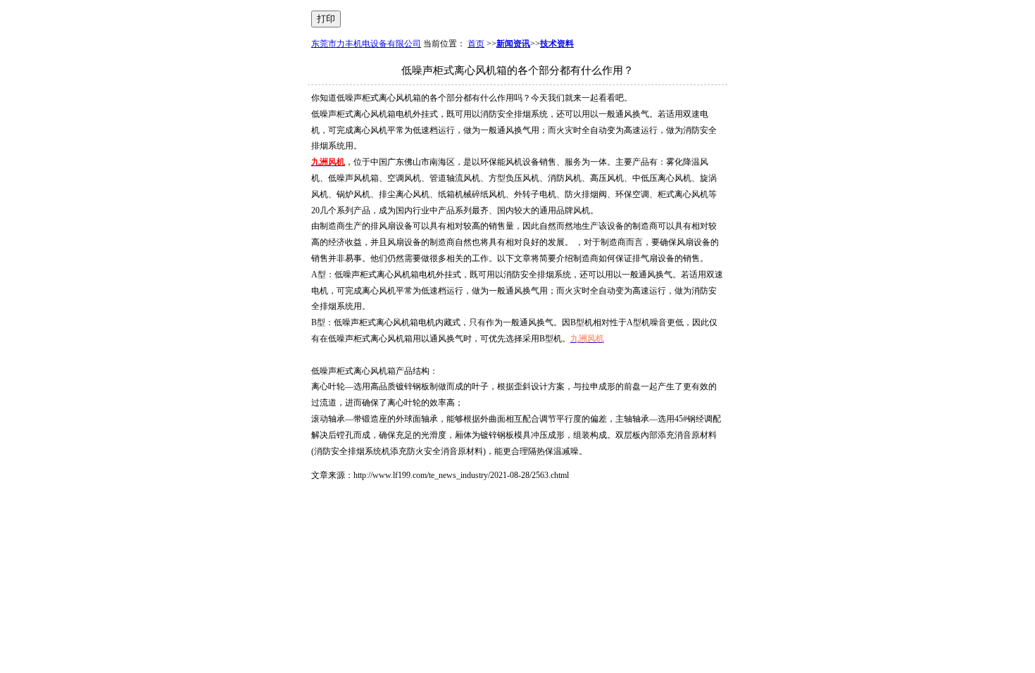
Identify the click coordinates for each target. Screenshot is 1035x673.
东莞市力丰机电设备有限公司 (366, 44)
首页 (476, 44)
